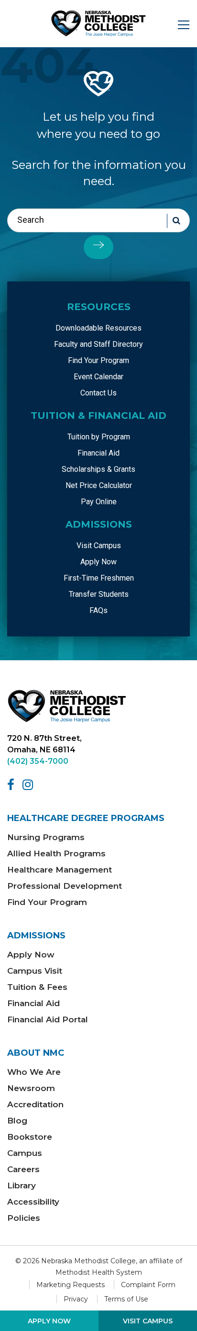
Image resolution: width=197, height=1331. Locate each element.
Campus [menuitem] (24, 1153)
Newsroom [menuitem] (31, 1088)
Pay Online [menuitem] (99, 501)
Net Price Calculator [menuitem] (99, 485)
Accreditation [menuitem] (35, 1104)
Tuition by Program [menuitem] (98, 436)
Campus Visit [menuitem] (34, 971)
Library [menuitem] (21, 1185)
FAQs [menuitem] (98, 610)
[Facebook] (12, 784)
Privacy (76, 1299)
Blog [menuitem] (17, 1120)
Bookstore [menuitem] (29, 1137)
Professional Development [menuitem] (64, 886)
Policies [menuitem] (23, 1218)
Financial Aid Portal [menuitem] (47, 1019)
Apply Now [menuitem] (98, 561)
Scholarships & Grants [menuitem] (98, 469)
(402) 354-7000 (37, 761)
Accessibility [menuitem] (33, 1201)
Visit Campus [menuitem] (99, 545)
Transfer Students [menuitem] (99, 594)
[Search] (98, 247)
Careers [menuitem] (23, 1169)
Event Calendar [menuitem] (98, 376)
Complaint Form (148, 1284)
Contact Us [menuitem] (98, 392)
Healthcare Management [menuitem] (59, 869)
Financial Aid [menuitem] (98, 453)
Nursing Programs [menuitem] (46, 837)
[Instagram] (29, 784)
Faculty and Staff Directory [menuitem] (98, 344)
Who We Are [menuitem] (34, 1072)
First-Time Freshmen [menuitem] (99, 577)
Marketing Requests (70, 1284)
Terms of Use (126, 1299)
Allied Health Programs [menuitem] (56, 853)
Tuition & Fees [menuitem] (37, 987)
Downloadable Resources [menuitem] (98, 328)
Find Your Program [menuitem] (98, 360)
